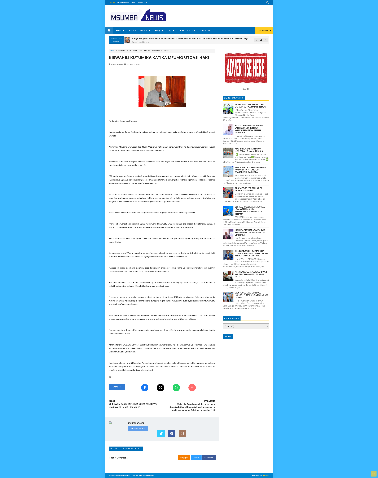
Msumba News (123, 2)
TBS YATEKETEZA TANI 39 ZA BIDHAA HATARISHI (248, 189)
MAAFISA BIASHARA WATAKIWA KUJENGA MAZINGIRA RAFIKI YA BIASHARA (250, 232)
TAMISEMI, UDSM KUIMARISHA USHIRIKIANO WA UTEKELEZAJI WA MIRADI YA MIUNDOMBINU (251, 253)
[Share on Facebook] (144, 387)
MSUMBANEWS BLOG (118, 475)
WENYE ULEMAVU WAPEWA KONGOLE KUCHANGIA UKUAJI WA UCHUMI (251, 295)
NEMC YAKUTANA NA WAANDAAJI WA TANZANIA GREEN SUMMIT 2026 (251, 274)
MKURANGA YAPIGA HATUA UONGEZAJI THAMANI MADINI (249, 150)
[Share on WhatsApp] (176, 387)
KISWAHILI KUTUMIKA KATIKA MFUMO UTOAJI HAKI (159, 57)
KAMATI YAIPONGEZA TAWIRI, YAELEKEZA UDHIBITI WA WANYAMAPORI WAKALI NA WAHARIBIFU (249, 129)
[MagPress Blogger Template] (149, 14)
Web (133, 2)
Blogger (184, 457)
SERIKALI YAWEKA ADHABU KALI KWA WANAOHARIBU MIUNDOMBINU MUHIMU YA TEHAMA (250, 210)
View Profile (139, 428)
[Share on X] (160, 387)
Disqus (196, 457)
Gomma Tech (142, 2)
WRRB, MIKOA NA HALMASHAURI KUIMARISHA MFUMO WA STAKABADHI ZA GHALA (251, 169)
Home (112, 2)
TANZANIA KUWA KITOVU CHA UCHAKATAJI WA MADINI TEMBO (250, 105)
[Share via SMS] (192, 387)
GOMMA (265, 475)
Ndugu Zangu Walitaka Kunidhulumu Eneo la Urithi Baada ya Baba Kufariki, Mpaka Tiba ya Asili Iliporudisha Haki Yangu (190, 38)
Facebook (209, 457)
